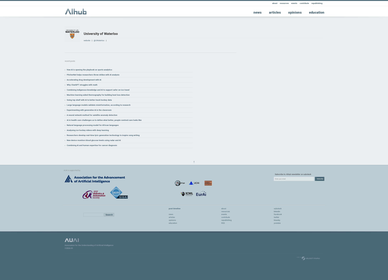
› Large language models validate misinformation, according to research (97, 105)
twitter (276, 217)
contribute (304, 3)
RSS (223, 223)
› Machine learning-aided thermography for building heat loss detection (97, 95)
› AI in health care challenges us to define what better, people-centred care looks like (103, 120)
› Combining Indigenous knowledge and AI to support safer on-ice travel (97, 90)
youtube (277, 223)
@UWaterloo (99, 40)
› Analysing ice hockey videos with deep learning (87, 130)
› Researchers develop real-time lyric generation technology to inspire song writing (102, 135)
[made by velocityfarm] (308, 258)
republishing (316, 3)
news (258, 12)
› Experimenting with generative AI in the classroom (88, 110)
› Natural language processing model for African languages (92, 125)
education (316, 12)
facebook (278, 214)
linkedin (277, 211)
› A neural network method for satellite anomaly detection (91, 115)
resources (284, 3)
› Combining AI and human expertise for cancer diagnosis (91, 145)
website (87, 40)
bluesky (277, 220)
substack (278, 208)
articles (275, 12)
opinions (295, 12)
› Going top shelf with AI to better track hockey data (88, 100)
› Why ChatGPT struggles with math (81, 85)
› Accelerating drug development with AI (83, 80)
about (274, 3)
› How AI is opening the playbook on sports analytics (88, 70)
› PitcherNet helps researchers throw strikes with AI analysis (92, 75)
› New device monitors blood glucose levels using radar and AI (93, 140)
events (294, 3)
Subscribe (320, 179)
